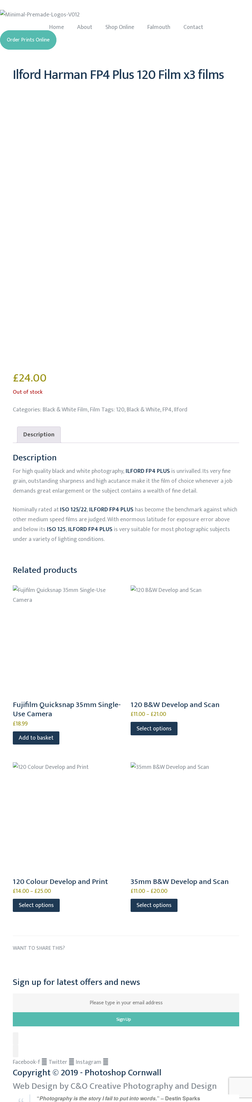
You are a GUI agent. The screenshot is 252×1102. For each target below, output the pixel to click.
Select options (154, 729)
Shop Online (119, 27)
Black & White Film (65, 410)
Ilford (180, 410)
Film (95, 410)
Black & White (143, 410)
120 (120, 410)
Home (56, 27)
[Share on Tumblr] (55, 963)
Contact (193, 27)
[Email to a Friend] (92, 963)
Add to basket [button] (36, 738)
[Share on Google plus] (67, 963)
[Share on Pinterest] (79, 963)
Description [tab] (38, 435)
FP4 (167, 410)
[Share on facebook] (18, 963)
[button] (28, 40)
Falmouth (158, 27)
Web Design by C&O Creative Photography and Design (115, 1086)
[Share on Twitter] (31, 963)
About (84, 27)
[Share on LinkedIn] (43, 963)
